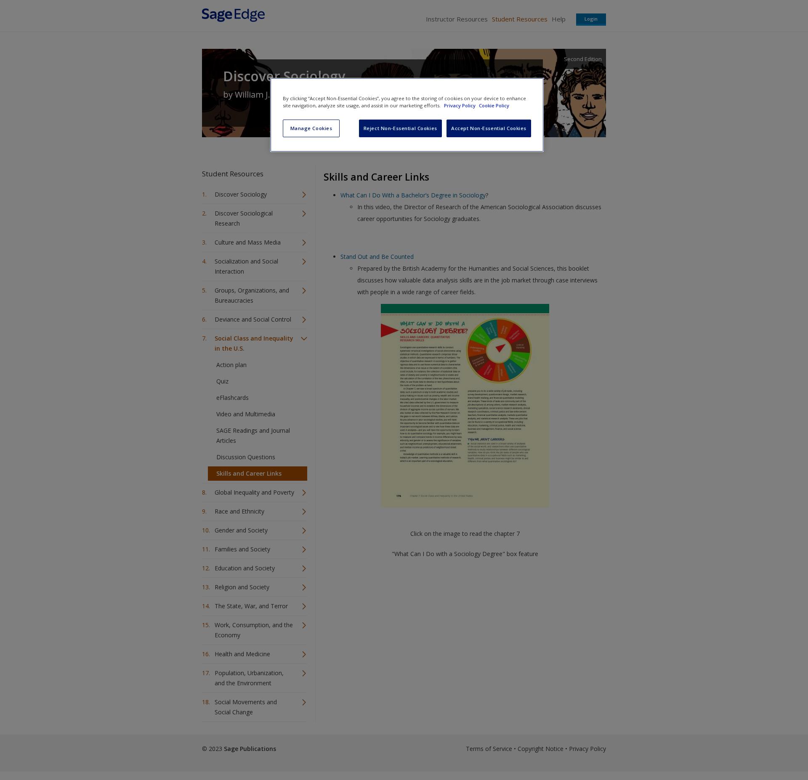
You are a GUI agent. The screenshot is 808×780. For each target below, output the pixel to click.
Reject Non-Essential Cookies (400, 128)
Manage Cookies (311, 128)
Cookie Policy (494, 105)
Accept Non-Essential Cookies (488, 128)
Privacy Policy (460, 105)
